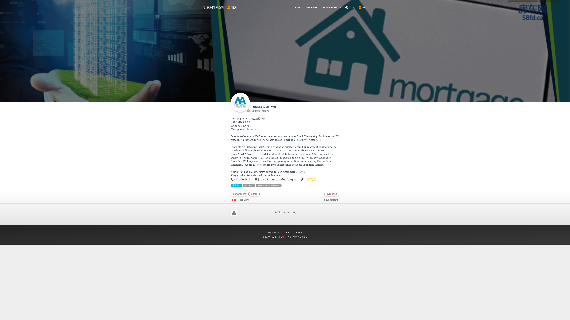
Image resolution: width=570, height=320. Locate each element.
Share (254, 194)
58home (296, 7)
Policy (299, 232)
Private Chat (239, 194)
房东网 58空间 (215, 7)
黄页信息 (310, 179)
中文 (350, 7)
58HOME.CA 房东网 (298, 237)
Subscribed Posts (332, 7)
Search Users (311, 7)
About (287, 232)
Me (363, 7)
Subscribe (332, 194)
